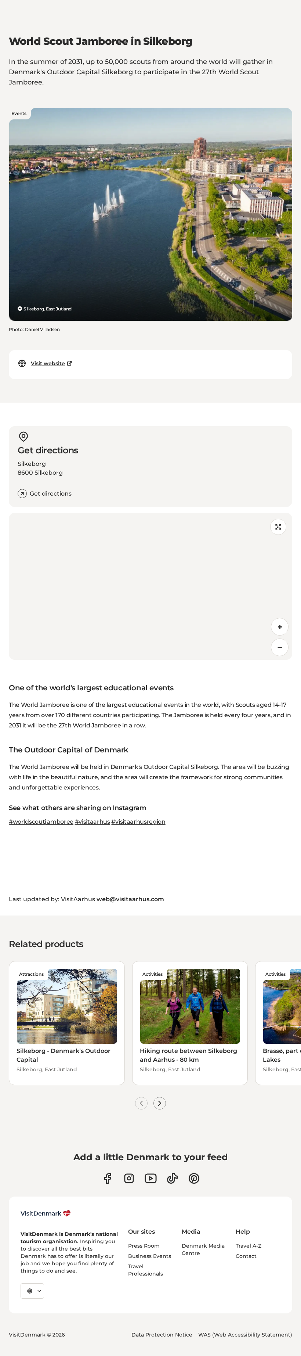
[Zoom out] (280, 647)
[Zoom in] (280, 627)
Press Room (144, 1245)
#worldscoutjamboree (41, 821)
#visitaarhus (92, 821)
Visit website (48, 363)
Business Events (149, 1256)
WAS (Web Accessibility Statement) (245, 1334)
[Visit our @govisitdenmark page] (172, 1178)
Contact (246, 1256)
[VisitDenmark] (46, 1213)
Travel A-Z (248, 1245)
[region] (150, 586)
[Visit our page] (129, 1178)
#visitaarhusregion (138, 821)
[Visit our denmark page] (107, 1178)
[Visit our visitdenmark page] (150, 1178)
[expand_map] (278, 527)
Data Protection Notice (161, 1334)
